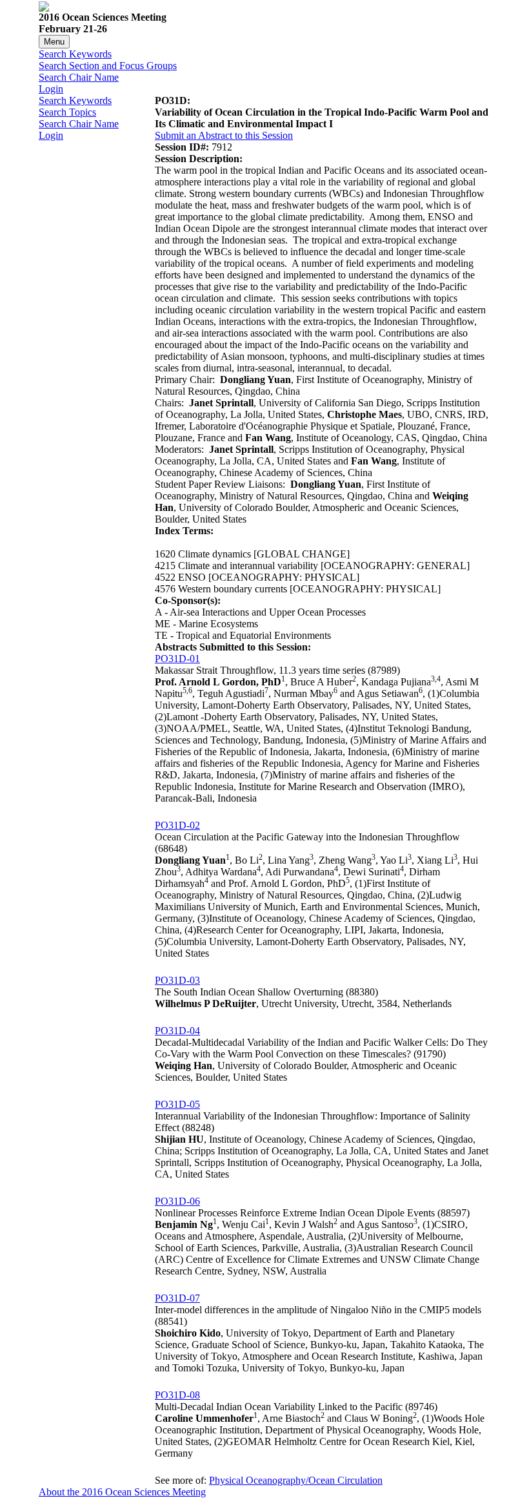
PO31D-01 (177, 658)
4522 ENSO (180, 577)
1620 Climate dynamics (203, 553)
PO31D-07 (177, 1298)
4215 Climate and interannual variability (236, 565)
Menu (54, 42)
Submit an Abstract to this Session (224, 135)
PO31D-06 (177, 1201)
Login (51, 88)
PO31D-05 (177, 1104)
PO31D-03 (177, 980)
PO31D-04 (177, 1030)
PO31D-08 (177, 1394)
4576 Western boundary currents (221, 588)
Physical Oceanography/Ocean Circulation (296, 1480)
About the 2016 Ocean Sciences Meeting (122, 1491)
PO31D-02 (177, 825)
